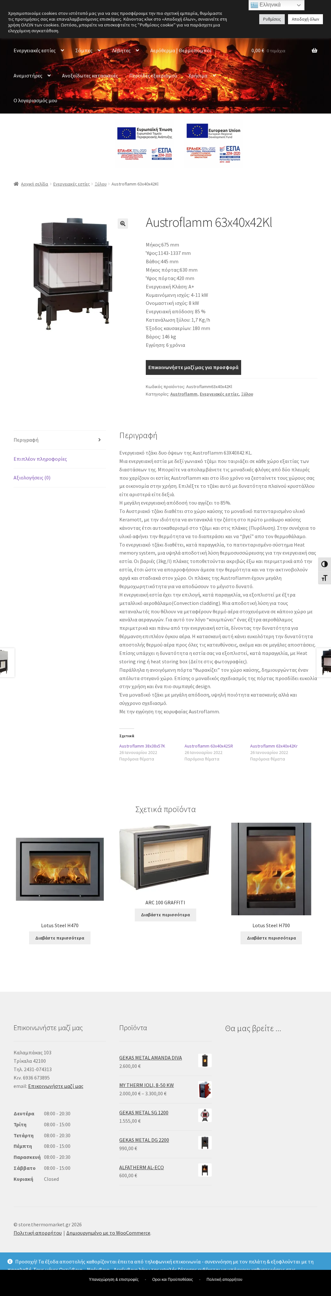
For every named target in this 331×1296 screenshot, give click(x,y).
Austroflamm (184, 394)
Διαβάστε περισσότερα (59, 938)
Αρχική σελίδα (34, 184)
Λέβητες (121, 50)
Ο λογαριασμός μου (35, 100)
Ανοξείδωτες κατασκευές (90, 75)
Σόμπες (83, 50)
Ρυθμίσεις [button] (272, 19)
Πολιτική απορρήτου (38, 1233)
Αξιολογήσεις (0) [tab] (32, 477)
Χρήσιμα (198, 75)
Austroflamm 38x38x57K (142, 746)
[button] (123, 223)
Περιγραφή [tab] (26, 440)
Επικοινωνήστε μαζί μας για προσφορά (193, 367)
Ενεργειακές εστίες (35, 50)
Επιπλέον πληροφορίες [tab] (40, 459)
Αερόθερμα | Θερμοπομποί (180, 50)
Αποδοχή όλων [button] (305, 19)
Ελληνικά (269, 4)
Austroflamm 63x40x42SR (209, 746)
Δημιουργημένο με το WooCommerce (108, 1233)
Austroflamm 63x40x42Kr (274, 746)
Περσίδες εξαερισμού (153, 75)
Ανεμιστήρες (28, 75)
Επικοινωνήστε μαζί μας (55, 1086)
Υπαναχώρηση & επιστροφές (114, 1279)
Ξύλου (101, 184)
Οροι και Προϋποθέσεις (172, 1279)
